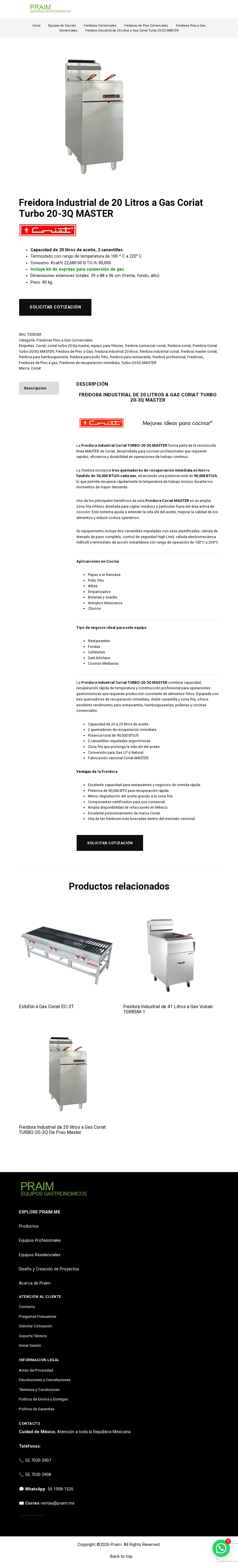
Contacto (27, 1306)
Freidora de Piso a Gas (74, 351)
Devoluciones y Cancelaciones (45, 1379)
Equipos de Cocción (62, 25)
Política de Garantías (36, 1409)
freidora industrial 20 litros (116, 351)
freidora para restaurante (130, 357)
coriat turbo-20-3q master (68, 345)
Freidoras (195, 357)
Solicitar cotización (55, 307)
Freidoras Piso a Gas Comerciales (65, 340)
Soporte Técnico (33, 1335)
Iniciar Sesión (30, 1345)
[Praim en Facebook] (39, 1521)
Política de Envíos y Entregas (43, 1399)
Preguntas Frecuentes (37, 1316)
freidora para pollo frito (89, 357)
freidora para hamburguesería (43, 357)
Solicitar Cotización (35, 1326)
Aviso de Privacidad (36, 1370)
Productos (29, 1226)
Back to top (120, 1556)
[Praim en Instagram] (25, 1521)
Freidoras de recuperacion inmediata (89, 363)
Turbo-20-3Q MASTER (138, 363)
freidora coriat (179, 345)
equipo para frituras (107, 345)
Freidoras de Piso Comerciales (146, 25)
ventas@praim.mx (57, 1503)
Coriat (41, 345)
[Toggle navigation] (21, 9)
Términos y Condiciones (39, 1389)
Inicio (36, 25)
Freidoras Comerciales (100, 25)
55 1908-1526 (60, 1489)
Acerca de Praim (35, 1283)
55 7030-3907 (38, 1460)
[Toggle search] (215, 9)
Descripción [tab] (35, 388)
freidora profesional (168, 357)
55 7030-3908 (38, 1474)
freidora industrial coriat (159, 351)
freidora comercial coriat (145, 345)
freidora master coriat (199, 351)
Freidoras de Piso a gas (38, 363)
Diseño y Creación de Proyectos (49, 1269)
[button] (221, 1548)
